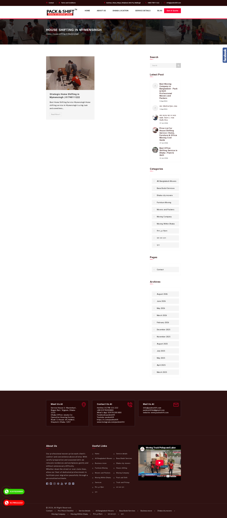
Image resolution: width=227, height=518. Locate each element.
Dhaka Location (120, 11)
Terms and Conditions (68, 3)
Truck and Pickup (122, 482)
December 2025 (163, 330)
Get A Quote (172, 11)
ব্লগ (158, 245)
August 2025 (162, 344)
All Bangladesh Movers (167, 181)
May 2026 (161, 308)
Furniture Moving (164, 202)
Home (87, 11)
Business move (101, 463)
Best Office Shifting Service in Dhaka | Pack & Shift (168, 151)
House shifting (121, 468)
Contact (51, 3)
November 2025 (163, 337)
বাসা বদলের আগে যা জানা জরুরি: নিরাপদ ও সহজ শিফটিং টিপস (167, 117)
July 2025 (161, 351)
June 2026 (161, 301)
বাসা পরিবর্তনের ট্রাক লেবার (168, 106)
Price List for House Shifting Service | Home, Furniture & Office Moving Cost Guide (168, 134)
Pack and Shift (121, 477)
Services (98, 482)
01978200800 (16, 492)
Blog (159, 11)
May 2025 (161, 358)
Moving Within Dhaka (166, 224)
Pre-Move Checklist (66, 511)
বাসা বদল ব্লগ (161, 238)
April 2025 (161, 365)
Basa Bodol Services (166, 188)
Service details (143, 11)
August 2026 (162, 294)
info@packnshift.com (174, 3)
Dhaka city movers (165, 195)
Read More (55, 114)
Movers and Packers (165, 210)
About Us (101, 11)
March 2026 (162, 315)
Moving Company (164, 217)
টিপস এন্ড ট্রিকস (162, 231)
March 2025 (162, 372)
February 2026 (163, 322)
